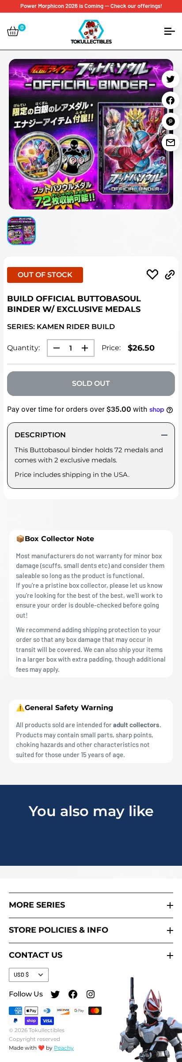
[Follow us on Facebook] (73, 995)
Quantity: (23, 348)
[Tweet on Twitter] (170, 79)
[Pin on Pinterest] (170, 121)
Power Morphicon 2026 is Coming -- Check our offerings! (91, 5)
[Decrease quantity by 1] (54, 348)
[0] (13, 31)
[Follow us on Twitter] (55, 995)
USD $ (21, 974)
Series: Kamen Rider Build (61, 326)
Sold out (91, 383)
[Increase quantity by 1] (87, 348)
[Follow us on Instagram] (90, 995)
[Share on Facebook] (170, 100)
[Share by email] (170, 142)
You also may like (91, 811)
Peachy (64, 1047)
